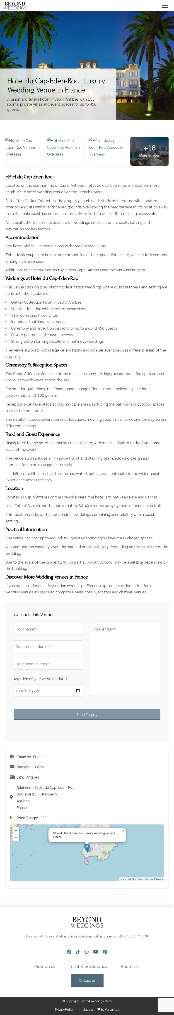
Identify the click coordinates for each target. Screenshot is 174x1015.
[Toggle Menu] (165, 5)
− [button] (15, 837)
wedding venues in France (27, 591)
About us (130, 966)
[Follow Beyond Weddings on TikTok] (78, 951)
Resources (45, 966)
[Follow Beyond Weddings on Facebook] (69, 951)
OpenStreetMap (140, 879)
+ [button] (15, 830)
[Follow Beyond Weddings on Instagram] (87, 951)
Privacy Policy (64, 1009)
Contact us (87, 980)
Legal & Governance (88, 966)
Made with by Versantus (100, 1009)
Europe (37, 766)
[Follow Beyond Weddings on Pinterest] (105, 951)
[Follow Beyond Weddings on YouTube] (95, 951)
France (39, 756)
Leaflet (123, 879)
